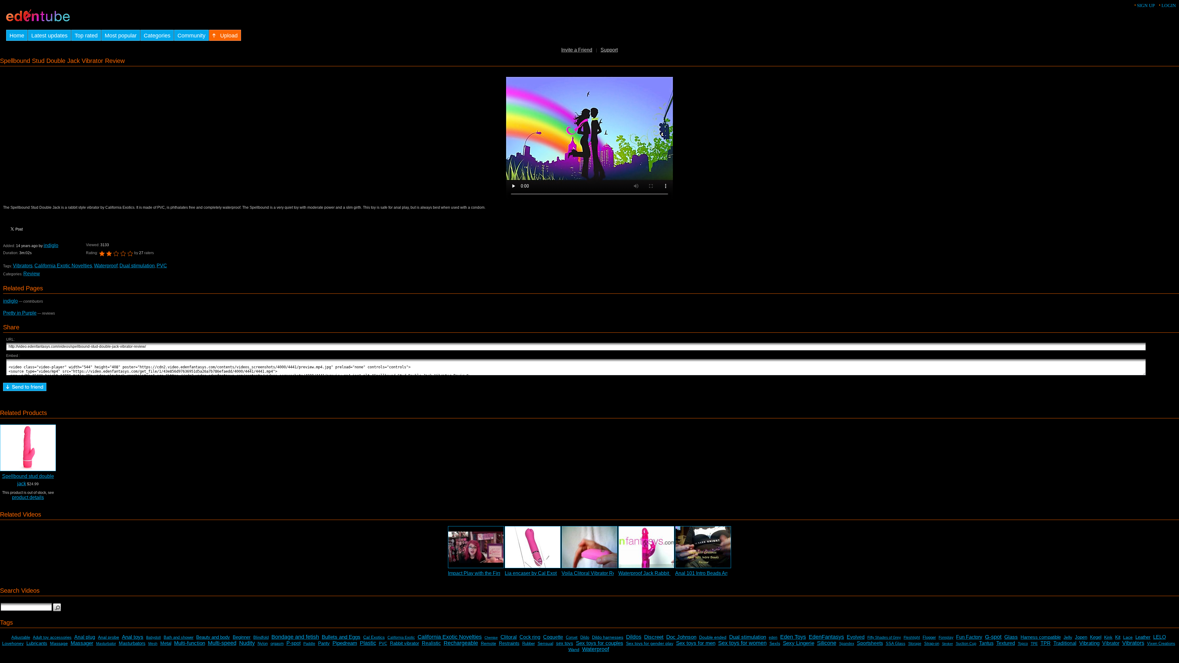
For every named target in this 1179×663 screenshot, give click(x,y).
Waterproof (106, 265)
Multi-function (189, 643)
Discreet (653, 637)
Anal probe (108, 637)
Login (1168, 5)
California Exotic (401, 637)
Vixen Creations (1161, 643)
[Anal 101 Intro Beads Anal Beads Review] (703, 547)
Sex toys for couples (599, 643)
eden (773, 637)
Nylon (263, 643)
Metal (165, 643)
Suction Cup (966, 644)
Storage (914, 644)
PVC (162, 265)
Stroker (947, 644)
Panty (324, 643)
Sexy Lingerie (798, 643)
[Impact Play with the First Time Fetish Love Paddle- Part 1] (476, 547)
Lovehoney (13, 643)
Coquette (553, 637)
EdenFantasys (826, 637)
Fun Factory (969, 637)
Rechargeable (461, 643)
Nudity (247, 643)
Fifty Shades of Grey (884, 637)
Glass (1011, 637)
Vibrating (1089, 643)
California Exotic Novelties (63, 265)
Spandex (846, 644)
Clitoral (508, 637)
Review (31, 273)
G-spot (993, 637)
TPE (1034, 644)
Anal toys (132, 637)
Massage (59, 643)
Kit (1117, 637)
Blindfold (261, 637)
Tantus (986, 643)
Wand (573, 649)
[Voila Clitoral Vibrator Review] (589, 547)
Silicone (826, 643)
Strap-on (931, 643)
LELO (1159, 637)
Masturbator (106, 644)
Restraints (509, 643)
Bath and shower (178, 637)
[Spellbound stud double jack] (28, 448)
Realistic (431, 643)
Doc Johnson (681, 637)
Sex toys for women (742, 643)
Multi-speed (222, 643)
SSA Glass (895, 643)
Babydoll (153, 637)
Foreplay (946, 637)
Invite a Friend (576, 49)
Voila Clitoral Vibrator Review (594, 573)
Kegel (1095, 637)
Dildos (633, 637)
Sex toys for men (695, 643)
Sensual (545, 643)
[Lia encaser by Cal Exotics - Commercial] (532, 547)
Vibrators (23, 265)
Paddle (309, 644)
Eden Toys (793, 637)
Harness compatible (1041, 637)
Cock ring (529, 637)
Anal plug (84, 637)
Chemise (491, 637)
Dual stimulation (137, 265)
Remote (488, 643)
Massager (82, 643)
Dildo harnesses (607, 637)
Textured (1005, 643)
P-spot (293, 643)
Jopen (1081, 637)
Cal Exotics (374, 637)
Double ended (712, 637)
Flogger (929, 637)
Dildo (584, 637)
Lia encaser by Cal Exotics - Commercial (549, 573)
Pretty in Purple (20, 313)
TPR (1046, 643)
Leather (1142, 637)
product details (28, 497)
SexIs (774, 643)
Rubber (528, 643)
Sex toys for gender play (649, 643)
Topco (1023, 644)
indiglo (51, 245)
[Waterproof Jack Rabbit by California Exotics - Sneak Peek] (646, 547)
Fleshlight (912, 637)
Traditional (1064, 643)
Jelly (1068, 637)
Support (609, 49)
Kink (1108, 637)
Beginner (242, 637)
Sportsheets (870, 643)
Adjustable (20, 637)
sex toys (564, 643)
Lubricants (36, 643)
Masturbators (132, 643)
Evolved (856, 637)
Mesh (153, 644)
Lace (1128, 637)
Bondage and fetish (295, 637)
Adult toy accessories (52, 637)
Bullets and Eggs (341, 637)
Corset (572, 637)
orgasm (277, 643)
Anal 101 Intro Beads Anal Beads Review (720, 573)
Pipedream (345, 643)
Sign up (1146, 5)
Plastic (368, 643)
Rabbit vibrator (404, 643)
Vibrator (1110, 643)
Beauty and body (213, 637)
